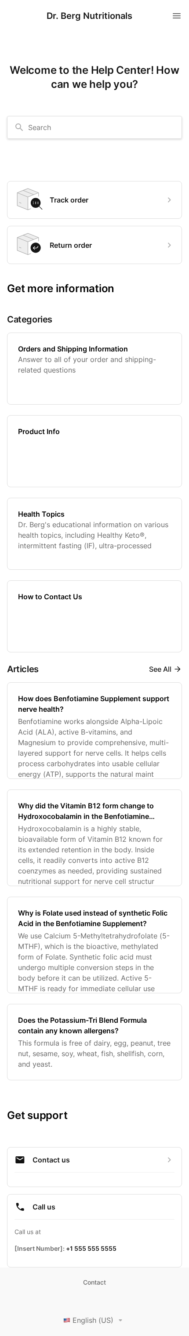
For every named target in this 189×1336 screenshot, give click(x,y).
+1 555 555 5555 (91, 1248)
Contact (94, 1282)
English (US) (93, 1320)
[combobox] (94, 127)
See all (160, 669)
